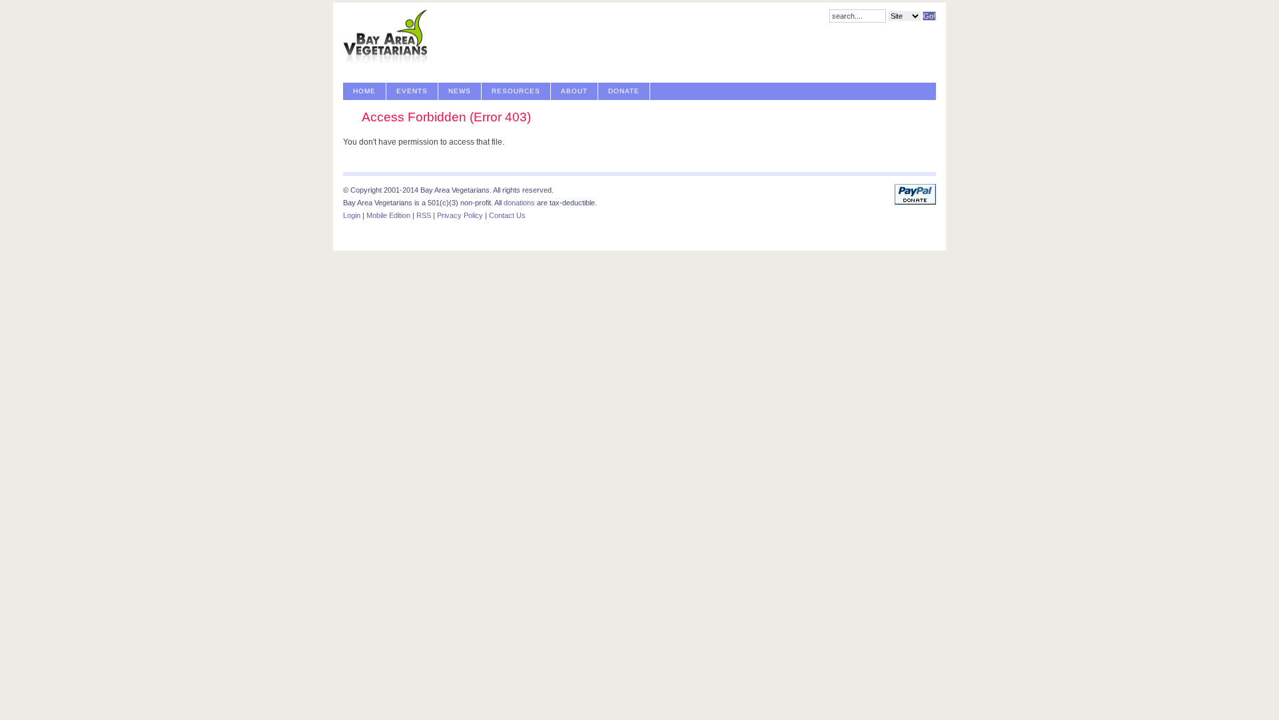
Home (364, 91)
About (574, 91)
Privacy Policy (460, 215)
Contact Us (507, 215)
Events (412, 91)
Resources (516, 91)
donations (519, 203)
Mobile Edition (388, 215)
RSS (423, 215)
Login (351, 215)
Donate (624, 91)
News (459, 91)
